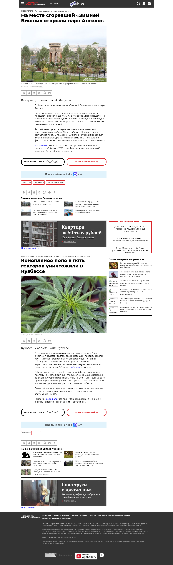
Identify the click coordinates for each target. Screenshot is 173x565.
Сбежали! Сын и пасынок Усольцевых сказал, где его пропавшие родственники (136, 292)
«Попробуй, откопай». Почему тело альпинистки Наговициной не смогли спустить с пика (135, 274)
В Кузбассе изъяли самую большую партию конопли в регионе (87, 454)
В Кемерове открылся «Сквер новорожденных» (87, 211)
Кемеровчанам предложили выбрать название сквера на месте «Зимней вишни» (87, 204)
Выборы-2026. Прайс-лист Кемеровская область (110, 516)
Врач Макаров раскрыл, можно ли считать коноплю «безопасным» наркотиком (47, 454)
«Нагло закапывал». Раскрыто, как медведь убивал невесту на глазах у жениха (135, 283)
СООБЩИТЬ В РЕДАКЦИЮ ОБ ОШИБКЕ (57, 519)
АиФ (41, 87)
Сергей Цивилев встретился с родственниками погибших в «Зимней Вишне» (45, 212)
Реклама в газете (79, 516)
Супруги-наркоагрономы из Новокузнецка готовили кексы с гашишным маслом (46, 472)
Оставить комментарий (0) (86, 162)
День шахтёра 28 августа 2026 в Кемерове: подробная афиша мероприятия (130, 228)
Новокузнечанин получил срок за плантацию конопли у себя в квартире (47, 463)
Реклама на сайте (61, 516)
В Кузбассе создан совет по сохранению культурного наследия (130, 239)
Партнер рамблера (65, 555)
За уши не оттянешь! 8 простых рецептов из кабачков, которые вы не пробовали (136, 265)
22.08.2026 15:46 (27, 256)
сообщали (52, 399)
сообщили (75, 367)
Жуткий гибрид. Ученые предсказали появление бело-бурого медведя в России (136, 301)
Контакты (46, 516)
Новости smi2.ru (30, 248)
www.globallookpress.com (32, 334)
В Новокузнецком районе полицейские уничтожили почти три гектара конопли (89, 463)
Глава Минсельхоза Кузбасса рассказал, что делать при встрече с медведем (130, 250)
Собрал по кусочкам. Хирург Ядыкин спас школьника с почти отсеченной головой (136, 309)
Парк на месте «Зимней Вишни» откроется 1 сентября (46, 203)
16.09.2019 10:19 (27, 11)
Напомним (41, 145)
